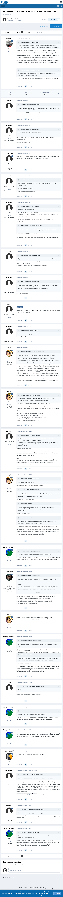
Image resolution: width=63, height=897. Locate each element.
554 (10, 444)
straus (9, 100)
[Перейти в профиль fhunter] (9, 436)
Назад (7, 32)
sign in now (36, 864)
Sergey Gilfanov (36, 351)
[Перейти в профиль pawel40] (9, 130)
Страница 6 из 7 (39, 32)
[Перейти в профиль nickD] (9, 181)
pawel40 (33, 104)
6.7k (10, 818)
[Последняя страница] (32, 32)
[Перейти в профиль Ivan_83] (9, 353)
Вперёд (28, 32)
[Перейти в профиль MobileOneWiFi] (9, 756)
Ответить (56, 26)
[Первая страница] (3, 32)
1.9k (10, 138)
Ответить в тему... (16, 870)
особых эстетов (21, 719)
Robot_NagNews (15, 18)
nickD (33, 42)
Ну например (44, 734)
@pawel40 (19, 307)
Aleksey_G (8, 770)
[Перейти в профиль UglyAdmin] (9, 158)
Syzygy (8, 805)
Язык (20, 887)
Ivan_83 (33, 70)
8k (9, 51)
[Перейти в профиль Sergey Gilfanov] (9, 552)
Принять (57, 893)
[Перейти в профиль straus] (9, 106)
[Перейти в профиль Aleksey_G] (9, 776)
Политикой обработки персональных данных (33, 895)
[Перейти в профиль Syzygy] (9, 811)
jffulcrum (9, 38)
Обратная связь (33, 887)
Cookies (41, 887)
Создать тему (44, 26)
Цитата (30, 86)
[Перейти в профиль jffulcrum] (9, 43)
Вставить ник (20, 86)
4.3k (10, 166)
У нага (19, 20)
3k (9, 764)
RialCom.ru (9, 572)
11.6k (9, 560)
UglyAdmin (9, 153)
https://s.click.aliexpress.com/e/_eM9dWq (27, 793)
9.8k (10, 114)
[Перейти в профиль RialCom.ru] (9, 577)
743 (10, 189)
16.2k (9, 361)
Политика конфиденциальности (53, 888)
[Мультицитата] (26, 86)
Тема (25, 887)
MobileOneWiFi (9, 751)
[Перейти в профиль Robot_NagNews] (4, 19)
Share (44, 19)
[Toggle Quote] (18, 42)
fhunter (8, 431)
